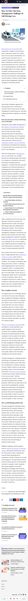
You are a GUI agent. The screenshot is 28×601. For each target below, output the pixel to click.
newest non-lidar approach (17, 371)
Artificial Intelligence (14, 563)
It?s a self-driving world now (10, 99)
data (17, 491)
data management (6, 493)
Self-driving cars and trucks (10, 49)
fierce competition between (12, 325)
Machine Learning (22, 538)
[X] (21, 595)
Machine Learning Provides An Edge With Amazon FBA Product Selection (9, 536)
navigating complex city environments (13, 142)
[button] (3, 1)
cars (14, 491)
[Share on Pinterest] (14, 598)
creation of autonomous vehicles (14, 127)
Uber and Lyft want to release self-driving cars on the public (14, 92)
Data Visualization (6, 7)
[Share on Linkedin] (17, 598)
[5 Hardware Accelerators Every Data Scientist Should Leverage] (22, 510)
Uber (23, 493)
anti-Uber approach (12, 239)
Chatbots (21, 572)
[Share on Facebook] (7, 598)
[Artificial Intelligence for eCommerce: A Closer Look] (5, 562)
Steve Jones (7, 24)
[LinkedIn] (25, 595)
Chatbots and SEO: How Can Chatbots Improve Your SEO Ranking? (17, 569)
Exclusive (15, 7)
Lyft (12, 493)
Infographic (23, 535)
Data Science (22, 511)
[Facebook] (19, 595)
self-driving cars (18, 493)
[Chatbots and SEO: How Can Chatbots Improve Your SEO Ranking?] (5, 570)
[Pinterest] (23, 595)
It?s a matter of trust (8, 96)
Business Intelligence (23, 519)
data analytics (21, 491)
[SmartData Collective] (5, 1)
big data (10, 491)
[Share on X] (10, 598)
